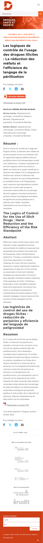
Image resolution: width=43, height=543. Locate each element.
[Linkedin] (16, 89)
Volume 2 (12, 34)
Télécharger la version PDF (14, 103)
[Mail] (22, 89)
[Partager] (3, 89)
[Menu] (38, 4)
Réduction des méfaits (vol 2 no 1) (21, 40)
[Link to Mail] (38, 540)
